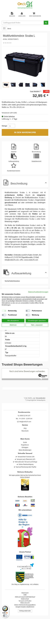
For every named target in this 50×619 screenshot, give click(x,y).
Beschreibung (19, 183)
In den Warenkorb (25, 132)
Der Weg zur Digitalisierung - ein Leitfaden (25, 584)
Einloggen (25, 447)
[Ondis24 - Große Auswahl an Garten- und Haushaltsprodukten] (24, 5)
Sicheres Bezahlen (25, 497)
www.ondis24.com (31, 260)
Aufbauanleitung (21, 273)
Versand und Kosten (25, 601)
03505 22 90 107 (25, 415)
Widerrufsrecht (25, 603)
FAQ (25, 428)
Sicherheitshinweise (12, 281)
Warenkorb (25, 431)
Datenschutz (25, 599)
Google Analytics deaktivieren (25, 607)
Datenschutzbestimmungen (38, 292)
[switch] (5, 615)
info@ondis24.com (12, 260)
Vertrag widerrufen (25, 611)
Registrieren (25, 445)
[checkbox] (4, 311)
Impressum (25, 593)
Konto (25, 442)
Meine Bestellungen (25, 450)
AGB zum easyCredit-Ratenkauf (25, 597)
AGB (24, 595)
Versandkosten (40, 398)
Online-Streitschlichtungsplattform (25, 605)
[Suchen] (46, 23)
